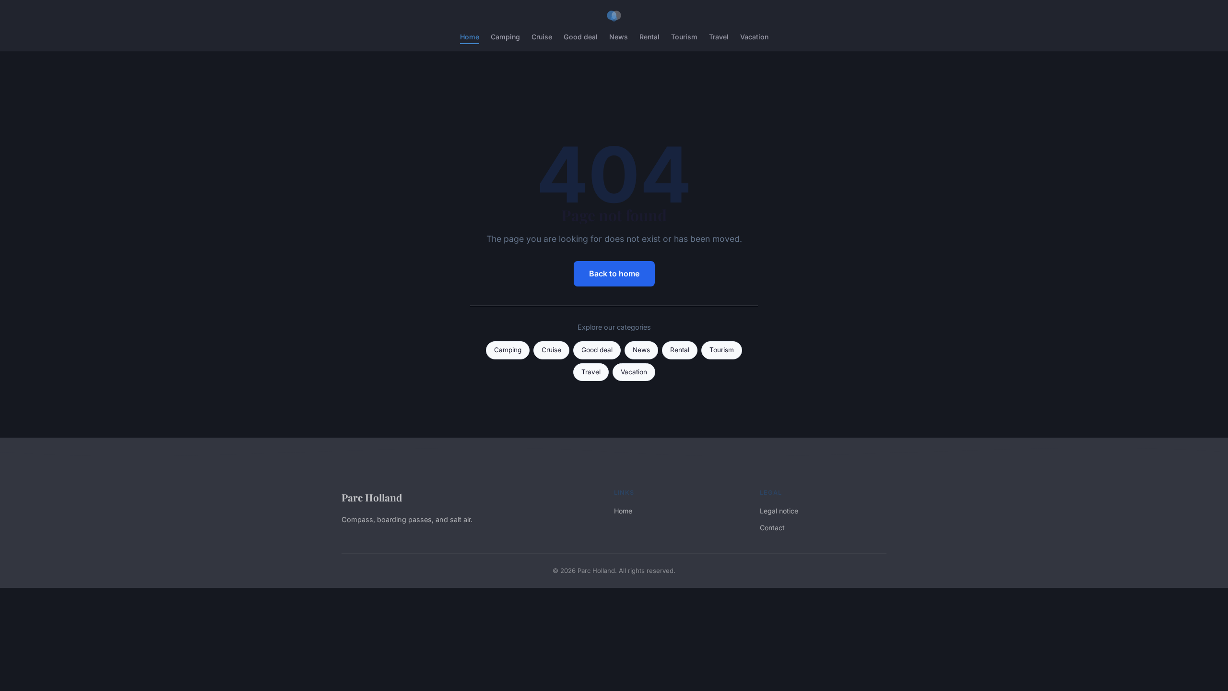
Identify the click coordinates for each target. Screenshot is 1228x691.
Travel (719, 37)
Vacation (754, 37)
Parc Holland (372, 497)
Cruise (541, 37)
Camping (505, 37)
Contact (772, 528)
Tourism (684, 37)
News (618, 37)
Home (469, 37)
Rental (649, 37)
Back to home (614, 273)
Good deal (581, 37)
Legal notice (779, 511)
